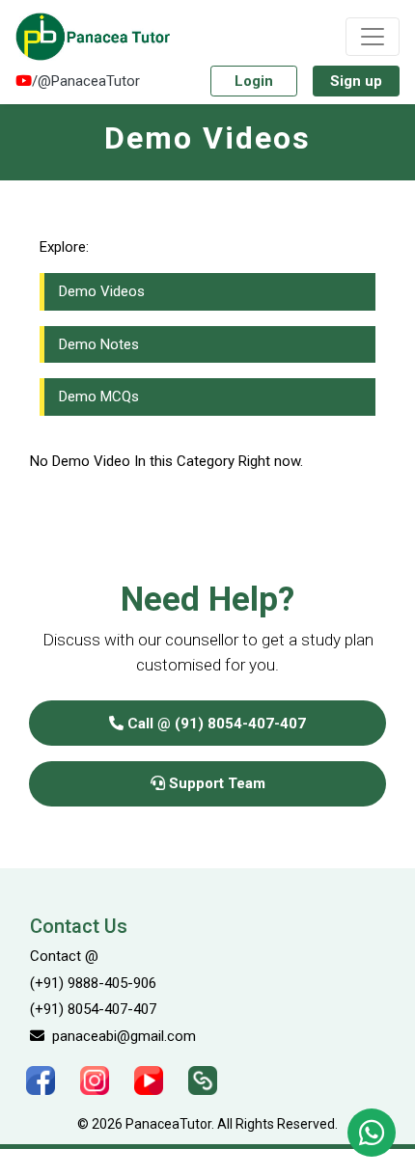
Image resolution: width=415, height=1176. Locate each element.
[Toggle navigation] (373, 36)
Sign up (356, 81)
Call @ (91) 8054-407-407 (215, 723)
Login (254, 81)
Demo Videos (102, 291)
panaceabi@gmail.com (120, 1036)
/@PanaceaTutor (86, 81)
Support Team (215, 783)
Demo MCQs (99, 396)
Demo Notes (99, 344)
